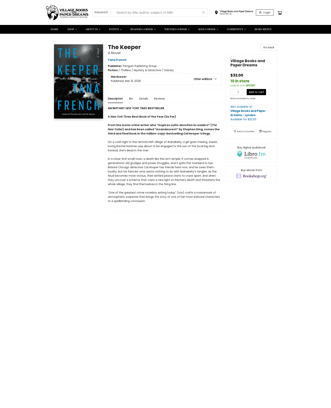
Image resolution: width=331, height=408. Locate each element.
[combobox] (104, 12)
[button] (234, 13)
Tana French (117, 60)
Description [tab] (115, 99)
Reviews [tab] (159, 99)
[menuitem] (54, 29)
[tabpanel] (165, 159)
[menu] (165, 29)
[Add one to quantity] (243, 92)
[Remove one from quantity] (233, 92)
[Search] (203, 12)
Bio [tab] (131, 99)
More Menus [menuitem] (263, 29)
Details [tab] (143, 99)
